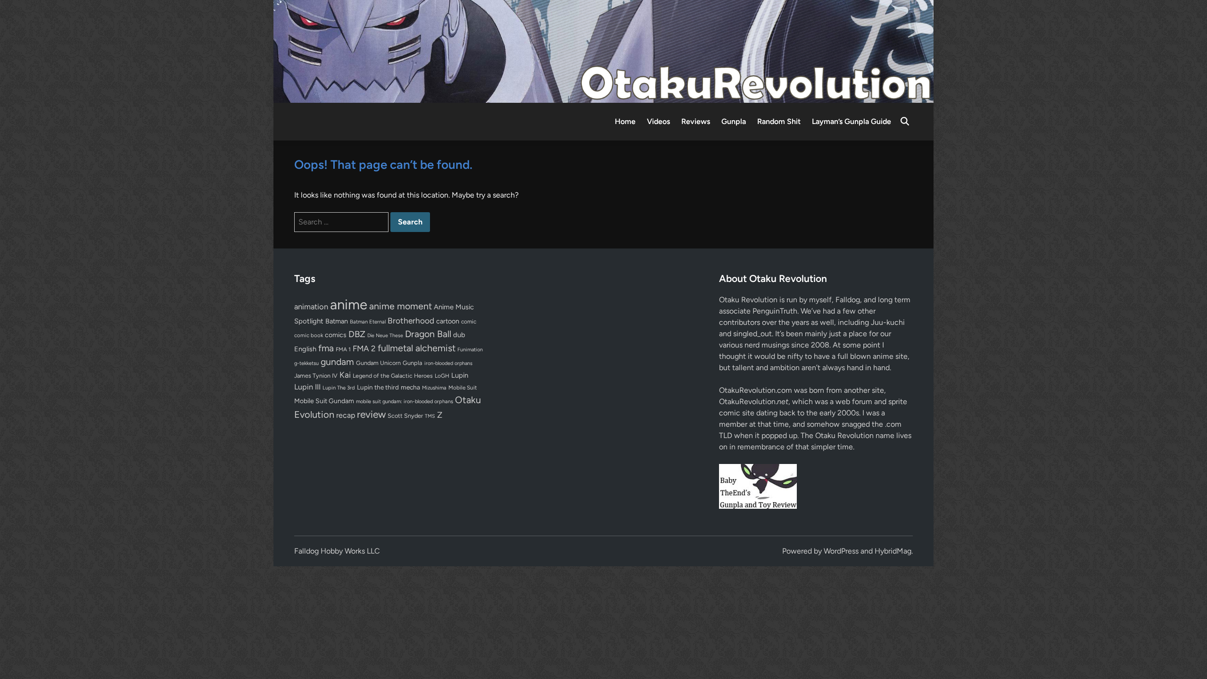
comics (336, 335)
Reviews (695, 121)
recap (345, 415)
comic (468, 321)
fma (326, 348)
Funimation (470, 350)
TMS (430, 416)
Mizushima (434, 388)
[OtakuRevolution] (603, 50)
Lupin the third (378, 387)
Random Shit (779, 121)
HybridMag (893, 551)
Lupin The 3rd (338, 387)
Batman (336, 321)
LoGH (442, 376)
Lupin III (307, 386)
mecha (410, 387)
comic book (308, 335)
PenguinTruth (774, 310)
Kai (345, 375)
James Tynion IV (316, 375)
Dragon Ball (428, 334)
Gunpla (733, 121)
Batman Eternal (368, 321)
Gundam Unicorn (378, 362)
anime (348, 304)
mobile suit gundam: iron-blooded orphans (404, 401)
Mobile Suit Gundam (324, 401)
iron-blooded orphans (448, 363)
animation (311, 306)
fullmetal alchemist (416, 348)
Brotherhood (411, 320)
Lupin (459, 375)
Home (625, 121)
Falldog (847, 299)
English (305, 349)
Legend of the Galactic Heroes (393, 375)
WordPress (841, 551)
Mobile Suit (462, 387)
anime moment (400, 306)
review (371, 414)
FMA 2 (364, 348)
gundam (337, 361)
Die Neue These (385, 335)
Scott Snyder (405, 415)
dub (459, 335)
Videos (658, 121)
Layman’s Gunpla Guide (851, 121)
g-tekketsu (306, 363)
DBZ (356, 334)
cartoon (447, 321)
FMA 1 (343, 349)
